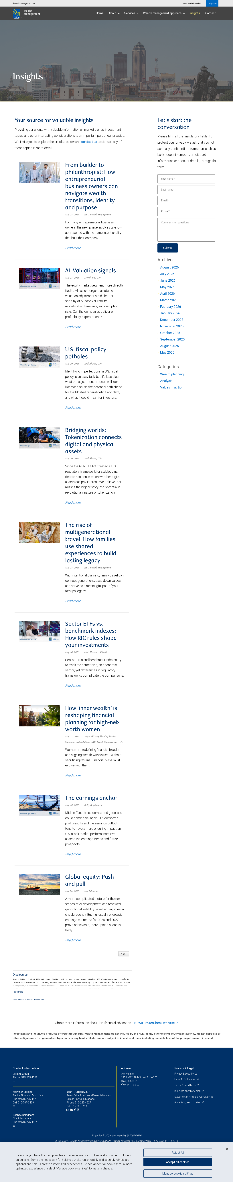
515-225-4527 (83, 1102)
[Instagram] (78, 1109)
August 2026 (169, 267)
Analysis (166, 381)
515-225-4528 (29, 1099)
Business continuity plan (187, 1091)
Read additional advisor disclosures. (28, 999)
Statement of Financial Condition (192, 1096)
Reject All (178, 1152)
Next (124, 953)
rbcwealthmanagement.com (24, 3)
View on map (128, 1084)
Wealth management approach (162, 13)
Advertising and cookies (187, 1102)
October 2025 (170, 333)
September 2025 (172, 339)
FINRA (160, 1141)
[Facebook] (75, 1109)
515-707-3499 (26, 1102)
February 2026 (170, 306)
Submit (167, 248)
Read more (73, 248)
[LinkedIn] (72, 1109)
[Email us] (14, 1081)
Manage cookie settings (177, 1173)
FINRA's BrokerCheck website (153, 1023)
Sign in (212, 3)
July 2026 (167, 274)
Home (99, 13)
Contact (210, 13)
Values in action (171, 387)
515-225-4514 (29, 1122)
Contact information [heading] (26, 1068)
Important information (192, 3)
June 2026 (167, 280)
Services (130, 13)
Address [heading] (126, 1068)
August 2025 (169, 346)
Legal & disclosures (185, 1079)
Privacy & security (184, 1073)
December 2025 (171, 320)
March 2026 (168, 300)
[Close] (227, 1149)
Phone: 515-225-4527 (25, 1077)
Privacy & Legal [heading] (184, 1068)
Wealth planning (172, 374)
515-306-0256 (80, 1106)
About (113, 13)
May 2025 (167, 352)
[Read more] (18, 991)
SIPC (172, 1141)
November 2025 (171, 326)
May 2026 (167, 287)
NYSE (149, 1141)
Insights (194, 13)
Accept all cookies (177, 1162)
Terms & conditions (185, 1085)
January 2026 (170, 313)
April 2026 (167, 293)
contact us (89, 142)
